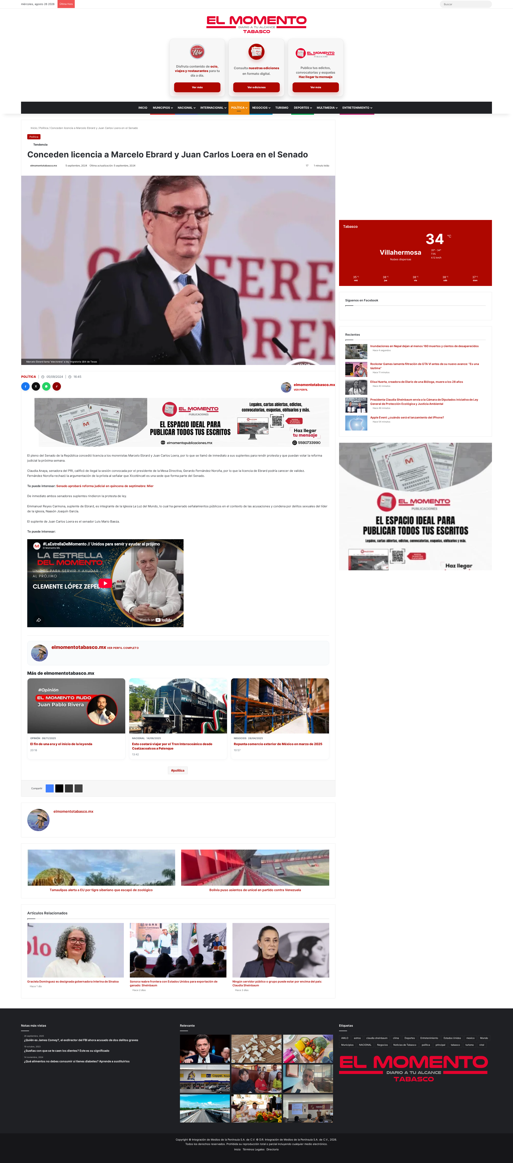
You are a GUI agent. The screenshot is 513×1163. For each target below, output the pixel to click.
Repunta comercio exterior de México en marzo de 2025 (278, 744)
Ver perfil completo (123, 647)
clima (396, 1037)
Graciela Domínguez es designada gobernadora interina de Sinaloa (73, 981)
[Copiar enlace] (57, 386)
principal (440, 1044)
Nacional (185, 107)
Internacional (211, 107)
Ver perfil (301, 389)
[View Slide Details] (415, 506)
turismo (470, 1044)
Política (237, 107)
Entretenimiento (355, 107)
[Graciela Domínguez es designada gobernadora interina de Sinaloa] (75, 950)
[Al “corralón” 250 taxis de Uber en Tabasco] (256, 1079)
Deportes (301, 107)
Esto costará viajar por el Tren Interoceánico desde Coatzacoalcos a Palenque (172, 746)
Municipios (161, 107)
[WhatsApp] (46, 386)
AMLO (344, 1037)
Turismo (281, 107)
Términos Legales (254, 1149)
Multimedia (326, 107)
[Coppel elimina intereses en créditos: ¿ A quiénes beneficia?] (205, 1079)
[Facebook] (25, 386)
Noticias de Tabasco (404, 1044)
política (178, 770)
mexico (471, 1037)
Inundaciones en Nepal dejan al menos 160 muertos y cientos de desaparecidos (424, 346)
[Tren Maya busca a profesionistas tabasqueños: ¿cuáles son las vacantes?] (205, 1108)
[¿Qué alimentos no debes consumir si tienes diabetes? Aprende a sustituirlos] (308, 1049)
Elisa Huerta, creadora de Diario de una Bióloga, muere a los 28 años (416, 381)
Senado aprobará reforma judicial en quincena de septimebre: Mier (104, 486)
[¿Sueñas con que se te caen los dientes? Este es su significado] (256, 1049)
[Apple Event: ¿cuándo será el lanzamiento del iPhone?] (356, 423)
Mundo (484, 1037)
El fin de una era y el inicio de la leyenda (61, 744)
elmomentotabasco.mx (43, 165)
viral (481, 1044)
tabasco (455, 1044)
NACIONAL (365, 1044)
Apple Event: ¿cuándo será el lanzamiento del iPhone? (407, 417)
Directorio (273, 1149)
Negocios (260, 107)
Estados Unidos (452, 1037)
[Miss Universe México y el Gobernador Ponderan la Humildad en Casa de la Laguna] (256, 1108)
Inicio (142, 107)
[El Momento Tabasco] (256, 24)
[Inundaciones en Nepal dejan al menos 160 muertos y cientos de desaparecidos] (356, 351)
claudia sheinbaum (376, 1037)
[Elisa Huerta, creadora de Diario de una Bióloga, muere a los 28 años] (356, 387)
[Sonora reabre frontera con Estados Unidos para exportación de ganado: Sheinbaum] (178, 950)
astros (357, 1037)
